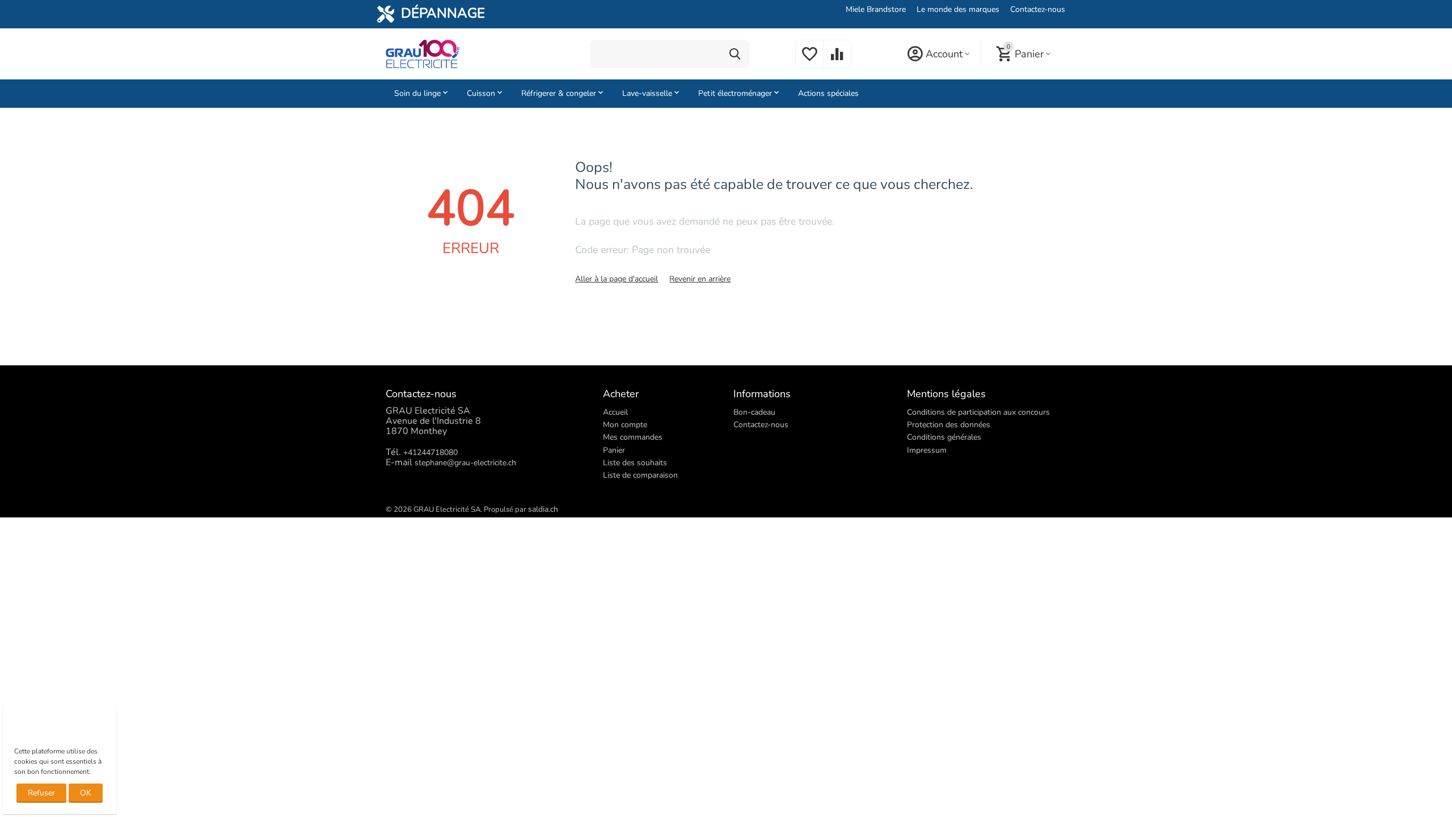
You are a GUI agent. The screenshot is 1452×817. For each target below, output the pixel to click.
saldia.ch (543, 509)
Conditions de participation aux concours (978, 412)
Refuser (41, 792)
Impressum (927, 450)
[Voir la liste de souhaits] (809, 60)
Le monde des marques (958, 9)
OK (85, 792)
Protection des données (948, 424)
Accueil (615, 412)
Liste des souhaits (635, 462)
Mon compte (625, 424)
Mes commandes (632, 437)
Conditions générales (944, 437)
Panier (614, 450)
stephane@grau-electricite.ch (465, 462)
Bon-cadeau (754, 412)
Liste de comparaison (640, 475)
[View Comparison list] (837, 60)
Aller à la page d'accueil (616, 278)
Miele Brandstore (876, 9)
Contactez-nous (1037, 9)
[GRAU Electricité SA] (422, 53)
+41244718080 (430, 452)
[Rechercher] (735, 54)
